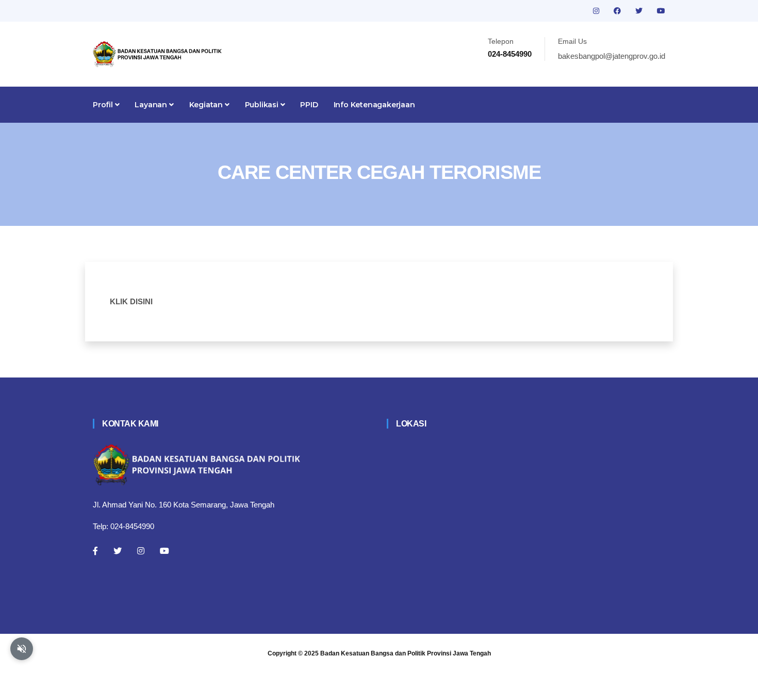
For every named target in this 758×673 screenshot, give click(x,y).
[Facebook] (95, 550)
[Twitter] (117, 550)
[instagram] (597, 11)
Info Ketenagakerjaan (374, 104)
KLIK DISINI (131, 301)
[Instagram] (140, 550)
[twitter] (640, 11)
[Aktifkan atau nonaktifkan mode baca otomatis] (21, 648)
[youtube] (661, 11)
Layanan (152, 104)
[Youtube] (164, 550)
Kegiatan (207, 104)
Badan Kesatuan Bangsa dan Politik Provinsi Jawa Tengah (405, 653)
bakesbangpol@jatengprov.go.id (611, 56)
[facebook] (618, 11)
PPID (309, 104)
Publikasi (263, 104)
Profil (104, 104)
